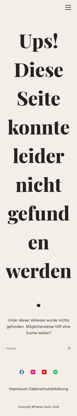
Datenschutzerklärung (48, 389)
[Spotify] (55, 372)
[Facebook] (21, 372)
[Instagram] (33, 372)
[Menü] (68, 7)
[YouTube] (44, 372)
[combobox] (34, 348)
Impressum (18, 389)
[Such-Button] (69, 348)
